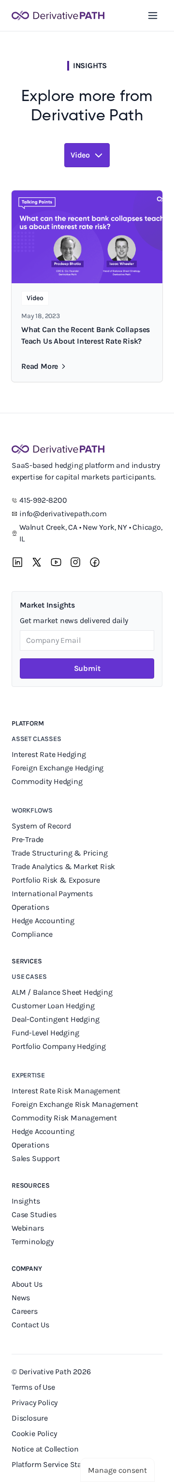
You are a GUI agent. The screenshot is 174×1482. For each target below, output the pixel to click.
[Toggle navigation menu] (152, 15)
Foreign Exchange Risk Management (75, 1104)
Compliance (32, 934)
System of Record (42, 825)
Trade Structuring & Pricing (60, 852)
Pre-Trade (28, 839)
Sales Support (36, 1158)
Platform (28, 723)
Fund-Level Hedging (46, 1032)
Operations (30, 907)
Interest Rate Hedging (50, 754)
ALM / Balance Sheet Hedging (62, 992)
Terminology (33, 1241)
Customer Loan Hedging (53, 1005)
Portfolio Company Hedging (60, 1046)
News (21, 1297)
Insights (26, 1201)
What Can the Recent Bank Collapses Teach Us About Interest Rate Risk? (85, 335)
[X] (37, 562)
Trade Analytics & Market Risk (63, 866)
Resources (30, 1185)
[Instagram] (75, 562)
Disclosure (30, 1418)
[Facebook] (95, 562)
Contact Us (30, 1324)
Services (27, 961)
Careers (25, 1311)
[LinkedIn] (17, 562)
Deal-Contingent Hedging (55, 1019)
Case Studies (34, 1214)
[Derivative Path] (58, 15)
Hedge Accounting (44, 920)
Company (27, 1268)
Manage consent (117, 1470)
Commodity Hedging (47, 781)
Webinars (28, 1228)
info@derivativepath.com (62, 513)
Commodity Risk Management (64, 1117)
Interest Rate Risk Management (66, 1090)
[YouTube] (56, 562)
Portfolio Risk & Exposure (56, 880)
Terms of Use (33, 1387)
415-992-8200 (43, 500)
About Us (27, 1284)
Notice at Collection (45, 1448)
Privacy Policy (35, 1402)
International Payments (52, 893)
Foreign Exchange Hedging (58, 767)
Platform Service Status (52, 1464)
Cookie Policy (34, 1433)
